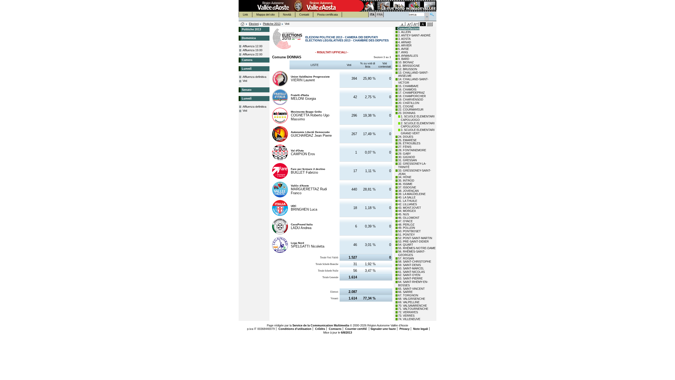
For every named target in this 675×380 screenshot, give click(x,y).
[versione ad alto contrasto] (423, 24)
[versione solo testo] (430, 24)
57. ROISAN (406, 258)
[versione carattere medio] (402, 24)
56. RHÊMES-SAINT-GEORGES (411, 253)
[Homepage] (242, 24)
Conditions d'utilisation (294, 328)
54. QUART (405, 244)
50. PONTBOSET (409, 231)
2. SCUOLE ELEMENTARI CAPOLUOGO (418, 125)
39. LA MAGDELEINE (412, 194)
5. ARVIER (405, 45)
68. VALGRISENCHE (411, 298)
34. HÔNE (404, 177)
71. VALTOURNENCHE (413, 308)
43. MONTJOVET (409, 207)
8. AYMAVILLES (408, 55)
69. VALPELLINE (409, 302)
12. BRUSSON (407, 69)
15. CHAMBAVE (408, 86)
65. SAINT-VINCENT (411, 288)
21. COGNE (406, 106)
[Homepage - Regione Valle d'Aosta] (298, 6)
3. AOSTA (404, 38)
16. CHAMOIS (407, 89)
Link (245, 14)
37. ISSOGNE (407, 187)
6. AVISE (403, 48)
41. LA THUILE (407, 200)
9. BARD (403, 58)
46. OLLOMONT (409, 217)
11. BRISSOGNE (409, 65)
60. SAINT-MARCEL (411, 268)
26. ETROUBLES (409, 143)
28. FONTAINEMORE (412, 150)
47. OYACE (405, 221)
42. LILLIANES (407, 204)
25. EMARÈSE (407, 140)
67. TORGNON (408, 295)
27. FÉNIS (404, 146)
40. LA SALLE (407, 197)
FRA (380, 14)
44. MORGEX (407, 210)
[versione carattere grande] (409, 24)
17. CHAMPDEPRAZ (411, 92)
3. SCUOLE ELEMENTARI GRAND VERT (418, 131)
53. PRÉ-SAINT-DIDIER (413, 241)
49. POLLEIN (406, 227)
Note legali (420, 328)
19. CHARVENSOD (410, 99)
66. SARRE (405, 291)
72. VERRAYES (408, 312)
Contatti (304, 14)
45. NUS (403, 214)
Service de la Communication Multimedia (320, 325)
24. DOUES (405, 136)
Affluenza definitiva (254, 76)
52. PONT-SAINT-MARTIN (415, 238)
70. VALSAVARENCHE (412, 305)
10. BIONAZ (406, 62)
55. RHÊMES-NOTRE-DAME (417, 248)
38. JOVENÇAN (408, 190)
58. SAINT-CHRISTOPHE (414, 261)
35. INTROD (406, 180)
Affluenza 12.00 (252, 46)
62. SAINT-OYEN (409, 275)
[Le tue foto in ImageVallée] (397, 6)
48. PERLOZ (406, 224)
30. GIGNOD (406, 157)
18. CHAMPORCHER (412, 96)
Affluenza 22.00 (252, 54)
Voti (245, 80)
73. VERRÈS (406, 315)
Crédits (320, 328)
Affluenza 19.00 (252, 50)
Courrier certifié (356, 328)
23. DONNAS (406, 113)
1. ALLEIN (404, 32)
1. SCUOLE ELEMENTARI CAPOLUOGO (418, 118)
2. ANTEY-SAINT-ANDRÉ (414, 35)
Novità (287, 14)
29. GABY (404, 153)
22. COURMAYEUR (410, 109)
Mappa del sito (265, 14)
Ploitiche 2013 (272, 23)
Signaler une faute (383, 328)
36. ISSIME (405, 184)
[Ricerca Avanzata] (432, 14)
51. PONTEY (406, 234)
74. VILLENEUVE (409, 319)
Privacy (404, 328)
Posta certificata (327, 14)
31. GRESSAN (407, 160)
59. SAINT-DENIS (409, 265)
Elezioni (254, 23)
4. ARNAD (404, 42)
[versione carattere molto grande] (416, 24)
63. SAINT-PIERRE (410, 278)
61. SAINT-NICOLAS (411, 271)
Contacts (335, 328)
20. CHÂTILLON (408, 102)
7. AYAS (403, 52)
